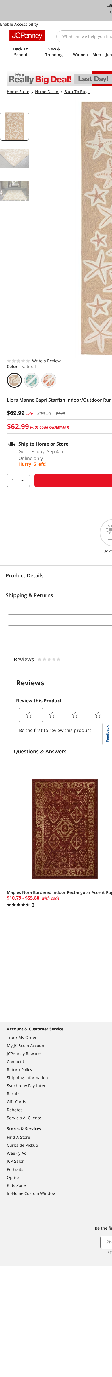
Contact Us (17, 1061)
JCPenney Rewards (25, 1053)
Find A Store (18, 1137)
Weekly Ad (17, 1153)
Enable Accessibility (19, 24)
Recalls (13, 1093)
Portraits (15, 1169)
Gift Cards (16, 1101)
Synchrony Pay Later (26, 1085)
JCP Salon (16, 1161)
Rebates (14, 1109)
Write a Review (46, 360)
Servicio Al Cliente (24, 1117)
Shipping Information (27, 1077)
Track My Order (22, 1037)
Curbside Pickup (22, 1145)
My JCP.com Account (26, 1045)
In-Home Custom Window (31, 1193)
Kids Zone (16, 1185)
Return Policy (19, 1069)
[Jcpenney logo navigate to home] (27, 35)
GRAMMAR (59, 427)
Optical (14, 1177)
